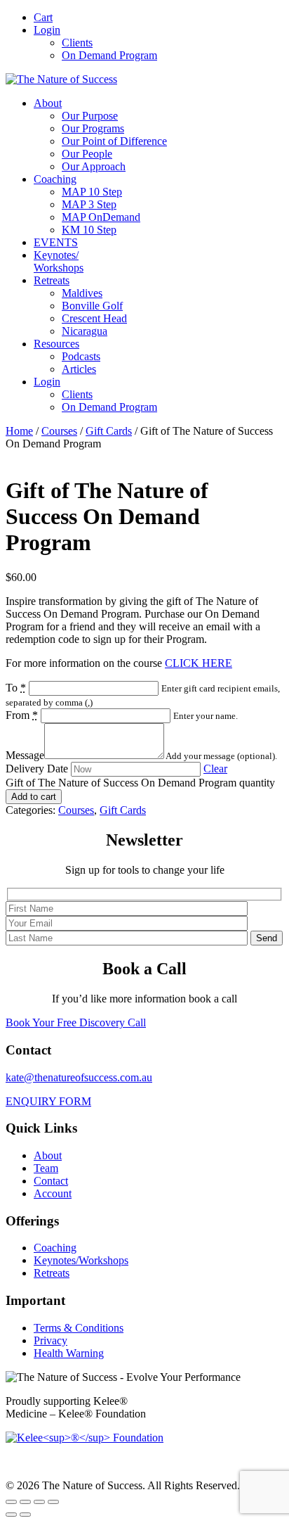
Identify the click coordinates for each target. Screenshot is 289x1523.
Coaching (55, 179)
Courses (59, 431)
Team (46, 1168)
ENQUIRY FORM (48, 1101)
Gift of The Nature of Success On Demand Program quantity (140, 783)
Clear (215, 769)
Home (19, 431)
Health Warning (69, 1353)
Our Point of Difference (114, 141)
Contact (51, 1181)
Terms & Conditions (78, 1328)
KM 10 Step (89, 230)
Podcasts (81, 356)
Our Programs (93, 128)
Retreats (51, 280)
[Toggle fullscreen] (25, 1502)
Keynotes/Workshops (58, 261)
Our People (87, 154)
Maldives (82, 293)
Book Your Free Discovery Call (76, 1022)
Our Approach (94, 166)
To (16, 688)
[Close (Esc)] (53, 1502)
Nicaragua (84, 331)
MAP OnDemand (101, 217)
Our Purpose (90, 116)
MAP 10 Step (92, 192)
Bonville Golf (92, 306)
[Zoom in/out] (11, 1502)
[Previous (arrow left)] (11, 1514)
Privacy (50, 1340)
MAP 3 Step (89, 204)
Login (47, 30)
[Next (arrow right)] (25, 1514)
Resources (56, 344)
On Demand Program (109, 55)
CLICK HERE (198, 663)
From (22, 715)
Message (25, 755)
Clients (77, 43)
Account (53, 1193)
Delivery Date (37, 769)
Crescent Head (94, 318)
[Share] (39, 1502)
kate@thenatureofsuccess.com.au (79, 1077)
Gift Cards (109, 431)
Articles (79, 369)
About (48, 103)
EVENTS (56, 242)
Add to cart (33, 796)
